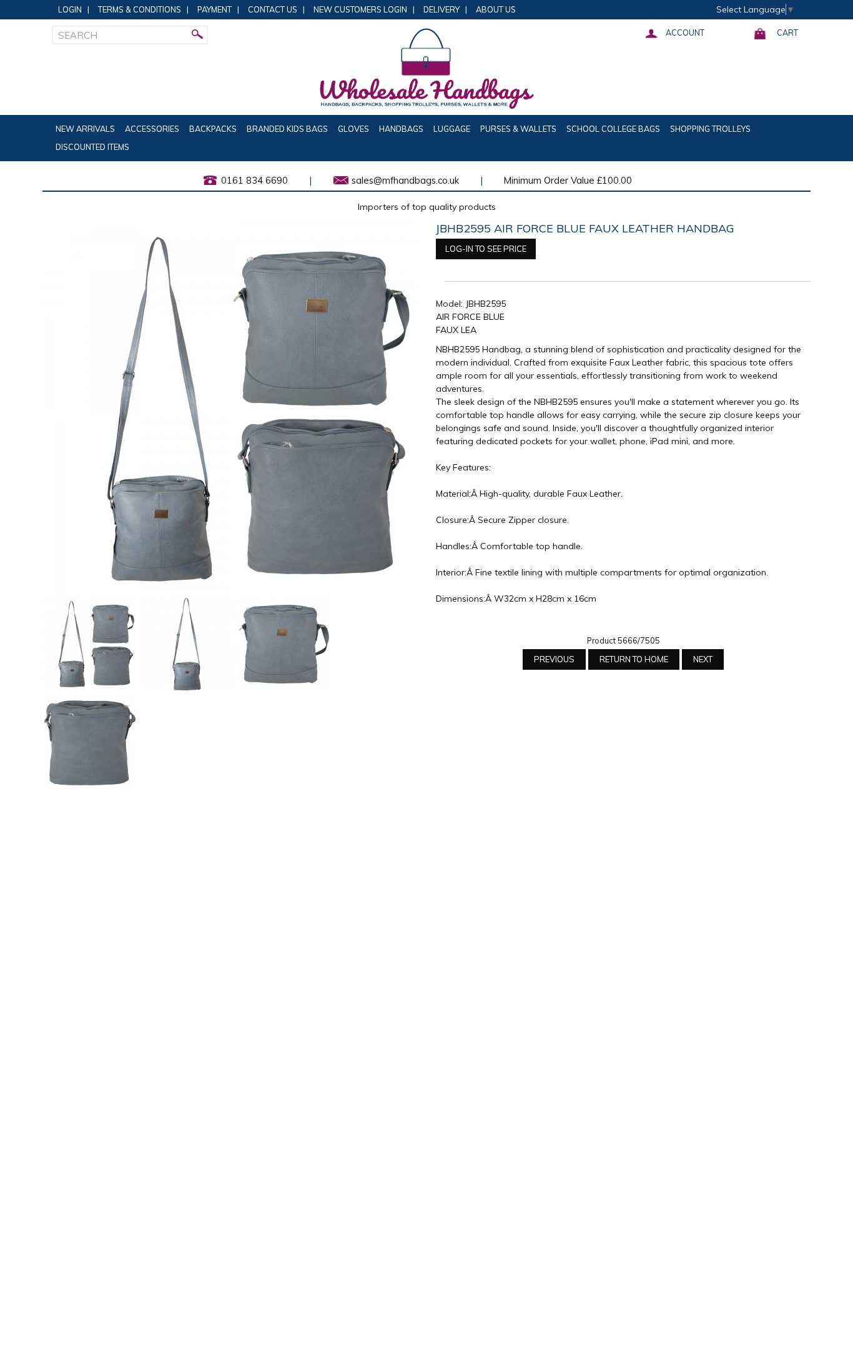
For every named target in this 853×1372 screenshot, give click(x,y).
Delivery (441, 9)
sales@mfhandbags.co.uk (405, 180)
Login (70, 9)
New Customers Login (360, 9)
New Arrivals (85, 129)
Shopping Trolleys (710, 129)
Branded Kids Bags (287, 129)
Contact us (272, 9)
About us (496, 9)
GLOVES (353, 129)
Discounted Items (92, 147)
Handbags (401, 129)
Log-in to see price (485, 249)
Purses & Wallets (518, 129)
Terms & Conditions (139, 9)
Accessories (152, 129)
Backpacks (213, 129)
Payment (214, 9)
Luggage (451, 129)
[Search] (198, 35)
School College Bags (613, 129)
